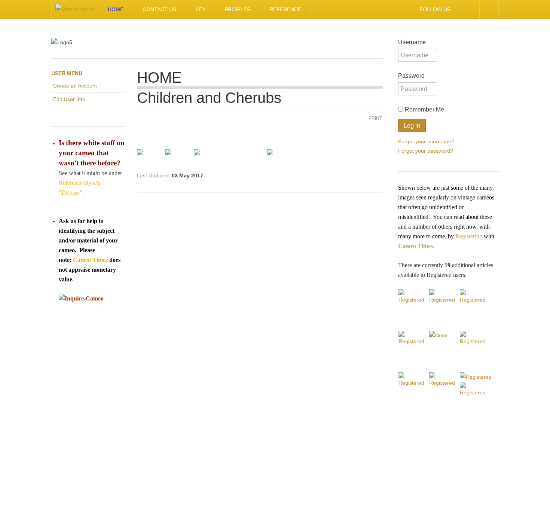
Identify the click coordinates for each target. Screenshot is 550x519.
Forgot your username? (426, 141)
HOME (115, 9)
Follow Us (434, 9)
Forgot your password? (425, 150)
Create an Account (75, 86)
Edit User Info (69, 99)
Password (411, 76)
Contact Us (159, 9)
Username (412, 42)
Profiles (237, 9)
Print (375, 118)
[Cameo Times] (75, 9)
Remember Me (424, 109)
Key (200, 9)
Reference (285, 9)
